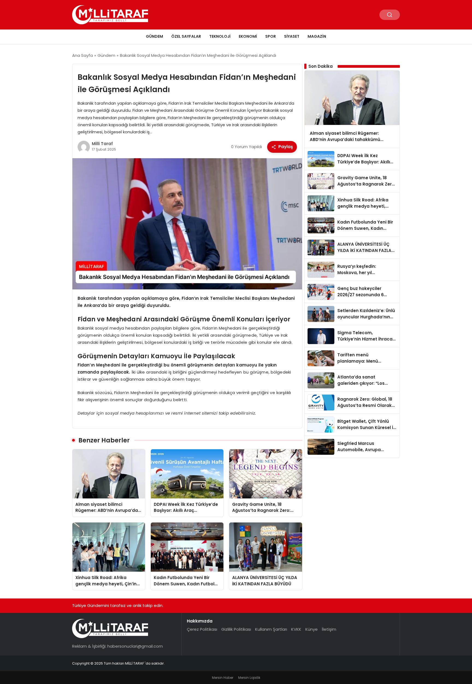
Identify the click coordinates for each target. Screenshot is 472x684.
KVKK (296, 629)
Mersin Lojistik (249, 677)
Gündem (154, 36)
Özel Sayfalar (186, 36)
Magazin (317, 36)
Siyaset (291, 36)
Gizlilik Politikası (236, 629)
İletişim (329, 629)
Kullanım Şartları (271, 629)
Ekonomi (248, 36)
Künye (311, 629)
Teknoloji (220, 36)
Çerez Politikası (202, 629)
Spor (270, 36)
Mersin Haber (222, 677)
